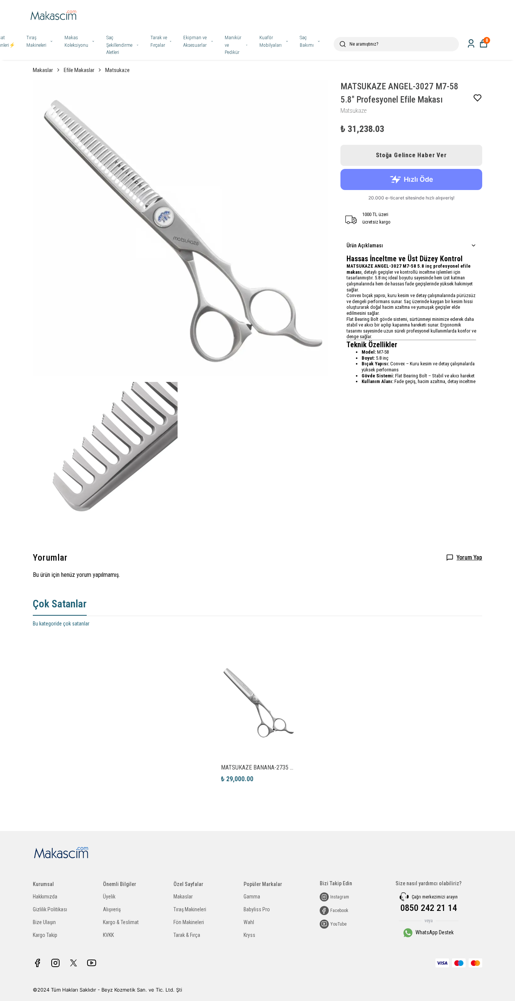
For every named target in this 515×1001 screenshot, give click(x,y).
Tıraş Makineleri (36, 41)
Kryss (249, 935)
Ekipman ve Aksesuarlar (195, 41)
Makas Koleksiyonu (76, 41)
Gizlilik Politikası (50, 909)
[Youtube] (91, 962)
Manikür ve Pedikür (233, 45)
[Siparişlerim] (471, 43)
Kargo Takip (45, 935)
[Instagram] (55, 962)
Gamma (252, 897)
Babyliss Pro (257, 909)
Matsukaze (117, 70)
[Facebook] (37, 962)
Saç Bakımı (307, 41)
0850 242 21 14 (428, 908)
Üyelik (109, 897)
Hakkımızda (45, 897)
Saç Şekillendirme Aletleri (119, 45)
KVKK (108, 935)
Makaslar (43, 70)
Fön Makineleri (188, 922)
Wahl (249, 922)
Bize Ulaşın (44, 922)
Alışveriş (112, 909)
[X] (73, 962)
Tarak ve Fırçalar (158, 41)
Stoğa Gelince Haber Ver (411, 155)
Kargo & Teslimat (121, 922)
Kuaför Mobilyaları (270, 41)
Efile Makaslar (79, 70)
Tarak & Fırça (186, 935)
